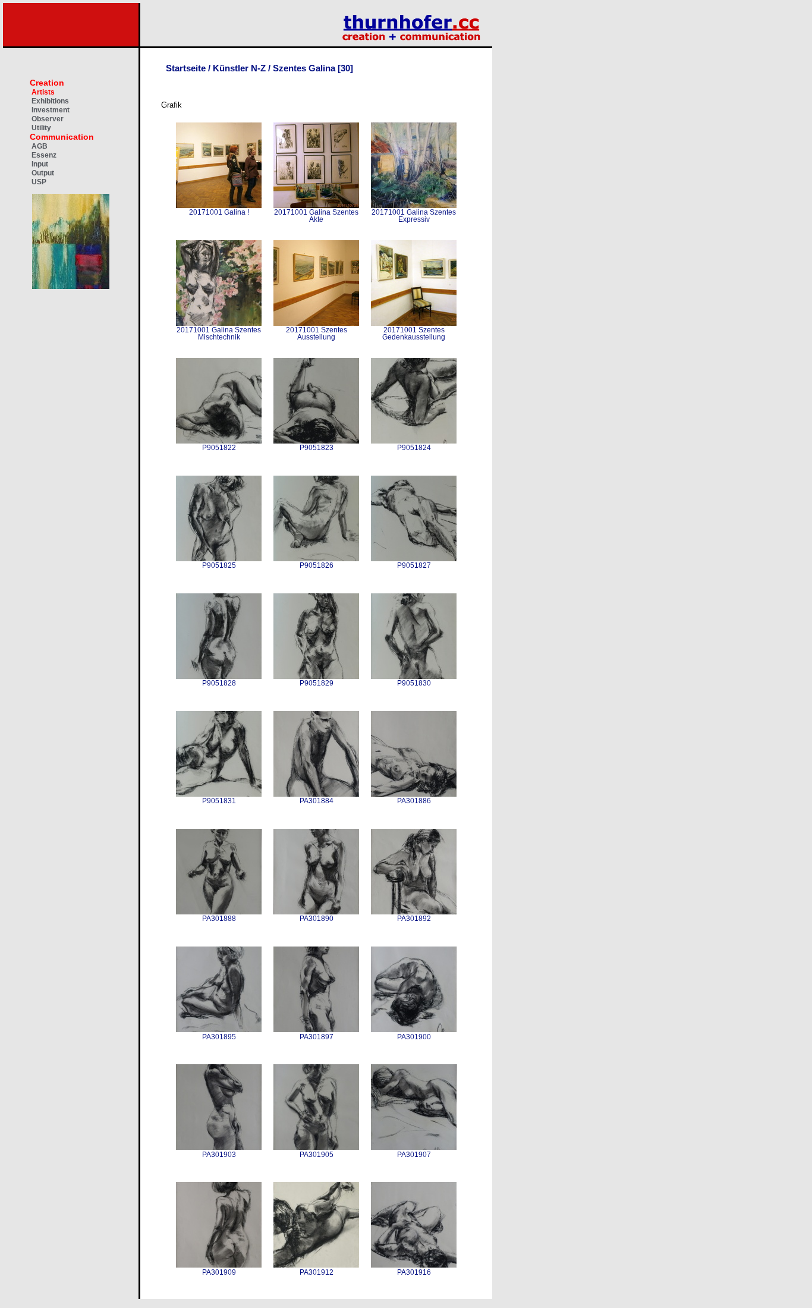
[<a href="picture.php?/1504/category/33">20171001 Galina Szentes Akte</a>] (316, 165)
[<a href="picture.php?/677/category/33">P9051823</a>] (316, 401)
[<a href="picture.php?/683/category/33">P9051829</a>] (316, 636)
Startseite (186, 68)
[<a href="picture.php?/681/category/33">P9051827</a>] (413, 518)
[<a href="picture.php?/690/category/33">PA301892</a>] (413, 871)
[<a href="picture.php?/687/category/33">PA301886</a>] (413, 754)
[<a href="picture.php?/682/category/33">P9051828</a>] (218, 636)
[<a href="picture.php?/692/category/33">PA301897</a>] (316, 989)
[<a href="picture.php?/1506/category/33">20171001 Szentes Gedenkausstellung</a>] (413, 283)
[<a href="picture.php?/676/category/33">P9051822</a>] (218, 401)
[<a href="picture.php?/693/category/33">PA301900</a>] (413, 989)
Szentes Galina (304, 68)
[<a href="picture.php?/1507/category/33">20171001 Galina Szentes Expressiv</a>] (413, 165)
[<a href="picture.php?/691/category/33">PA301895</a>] (218, 989)
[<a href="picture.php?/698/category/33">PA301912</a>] (316, 1225)
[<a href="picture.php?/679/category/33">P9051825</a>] (218, 518)
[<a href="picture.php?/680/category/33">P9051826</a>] (316, 518)
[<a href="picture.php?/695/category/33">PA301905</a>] (316, 1107)
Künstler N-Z (239, 68)
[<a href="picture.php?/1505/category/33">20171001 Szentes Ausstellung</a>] (316, 283)
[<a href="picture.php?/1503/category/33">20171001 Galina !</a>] (218, 165)
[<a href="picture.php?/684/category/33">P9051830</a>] (413, 636)
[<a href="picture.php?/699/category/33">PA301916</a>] (413, 1225)
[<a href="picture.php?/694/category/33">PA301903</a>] (218, 1107)
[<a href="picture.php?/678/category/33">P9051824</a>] (413, 401)
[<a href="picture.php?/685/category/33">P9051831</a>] (218, 754)
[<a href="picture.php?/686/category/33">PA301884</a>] (316, 754)
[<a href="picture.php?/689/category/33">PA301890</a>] (316, 871)
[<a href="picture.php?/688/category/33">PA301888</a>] (218, 871)
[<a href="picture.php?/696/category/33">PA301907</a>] (413, 1107)
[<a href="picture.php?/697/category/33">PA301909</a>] (218, 1225)
